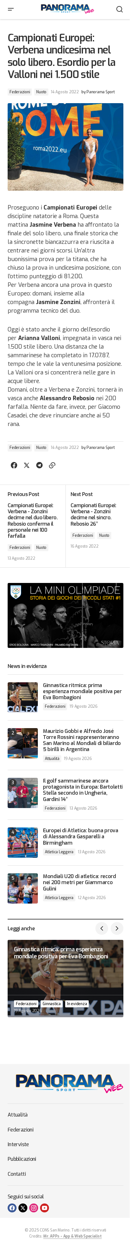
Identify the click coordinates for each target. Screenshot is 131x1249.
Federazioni (20, 92)
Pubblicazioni (22, 1159)
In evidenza (77, 1003)
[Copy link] (52, 465)
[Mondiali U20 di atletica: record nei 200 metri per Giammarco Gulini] (23, 888)
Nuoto (41, 92)
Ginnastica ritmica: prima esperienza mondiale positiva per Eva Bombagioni (82, 691)
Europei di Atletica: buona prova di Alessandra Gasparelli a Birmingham (80, 836)
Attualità (52, 758)
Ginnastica (52, 1003)
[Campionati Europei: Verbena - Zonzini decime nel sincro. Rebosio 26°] (94, 526)
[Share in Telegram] (39, 465)
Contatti (17, 1174)
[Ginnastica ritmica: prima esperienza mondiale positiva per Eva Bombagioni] (23, 697)
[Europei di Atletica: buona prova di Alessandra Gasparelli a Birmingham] (23, 842)
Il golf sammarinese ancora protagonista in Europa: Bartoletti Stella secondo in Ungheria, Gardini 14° (83, 790)
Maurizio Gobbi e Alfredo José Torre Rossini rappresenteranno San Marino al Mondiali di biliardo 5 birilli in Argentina (82, 740)
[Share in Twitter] (26, 465)
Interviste (18, 1144)
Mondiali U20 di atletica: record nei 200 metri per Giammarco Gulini (79, 882)
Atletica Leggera (59, 852)
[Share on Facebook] (14, 465)
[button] (10, 9)
